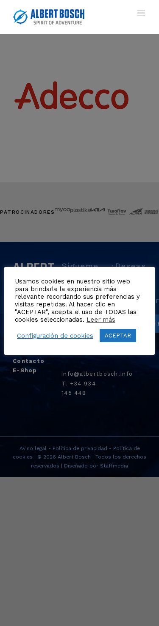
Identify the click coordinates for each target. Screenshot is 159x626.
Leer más (100, 319)
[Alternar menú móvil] (141, 12)
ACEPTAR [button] (118, 335)
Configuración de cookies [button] (55, 336)
